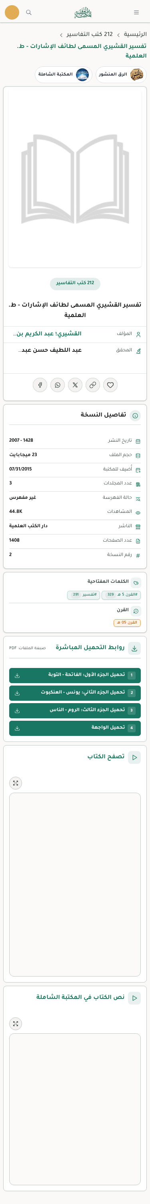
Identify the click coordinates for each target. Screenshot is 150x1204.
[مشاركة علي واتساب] (57, 385)
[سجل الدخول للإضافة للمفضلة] (110, 385)
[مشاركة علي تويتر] (75, 385)
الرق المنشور (113, 74)
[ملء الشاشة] (15, 783)
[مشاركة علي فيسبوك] (40, 385)
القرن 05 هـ (127, 623)
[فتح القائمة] (136, 12)
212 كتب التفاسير (90, 35)
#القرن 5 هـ (122, 595)
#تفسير (84, 595)
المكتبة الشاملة (55, 74)
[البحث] (29, 12)
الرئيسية (135, 35)
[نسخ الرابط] (93, 385)
